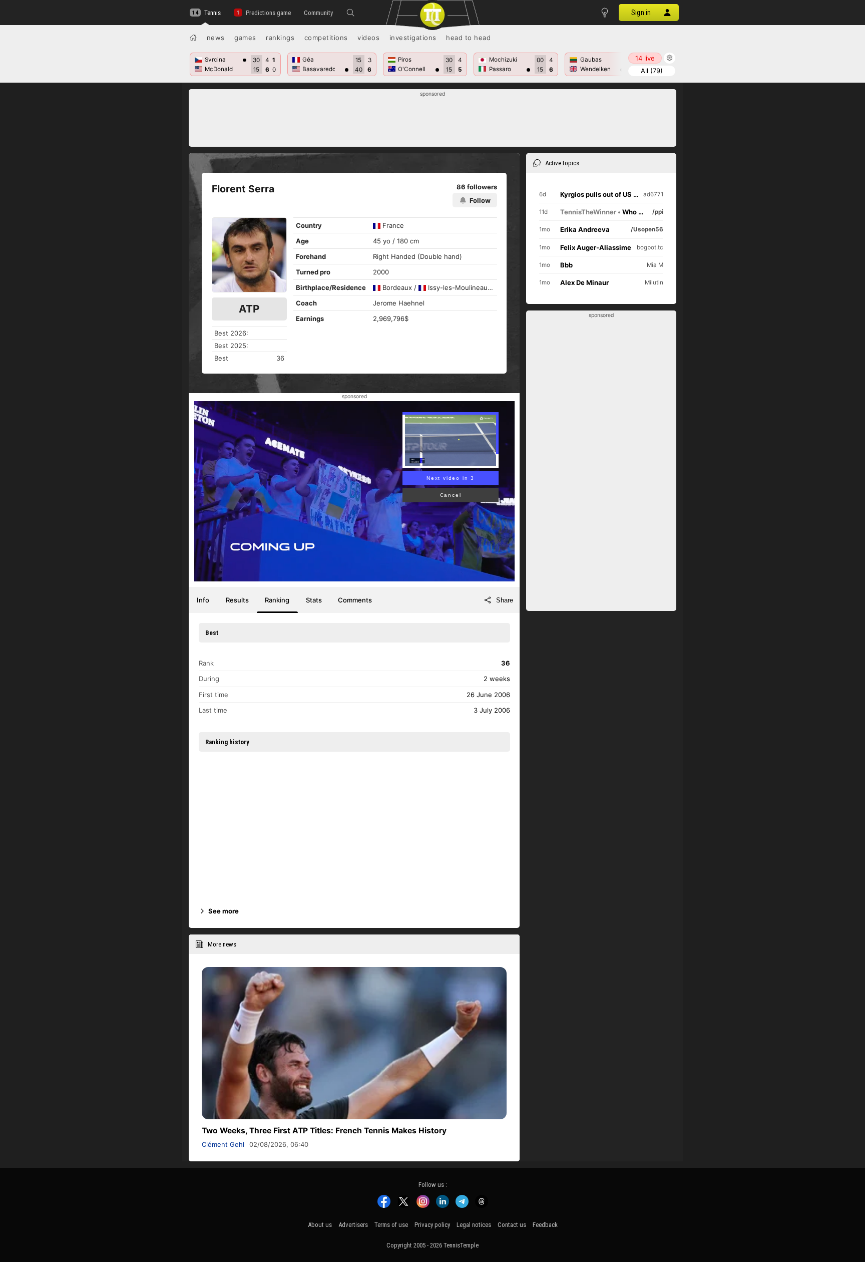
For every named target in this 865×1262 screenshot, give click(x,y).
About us (320, 1224)
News (216, 38)
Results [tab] (237, 600)
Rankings (280, 38)
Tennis (212, 13)
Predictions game (268, 13)
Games (245, 38)
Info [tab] (203, 600)
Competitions (326, 38)
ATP (249, 308)
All (652, 71)
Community (318, 13)
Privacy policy (432, 1224)
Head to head (468, 38)
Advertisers (353, 1224)
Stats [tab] (314, 600)
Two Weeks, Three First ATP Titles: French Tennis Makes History (324, 1130)
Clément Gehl (223, 1144)
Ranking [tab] (277, 600)
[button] (350, 12)
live (645, 58)
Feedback (545, 1224)
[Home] (193, 37)
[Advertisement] (432, 120)
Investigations (413, 38)
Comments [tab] (355, 600)
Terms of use (391, 1224)
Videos (368, 38)
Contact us (512, 1224)
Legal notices (474, 1224)
